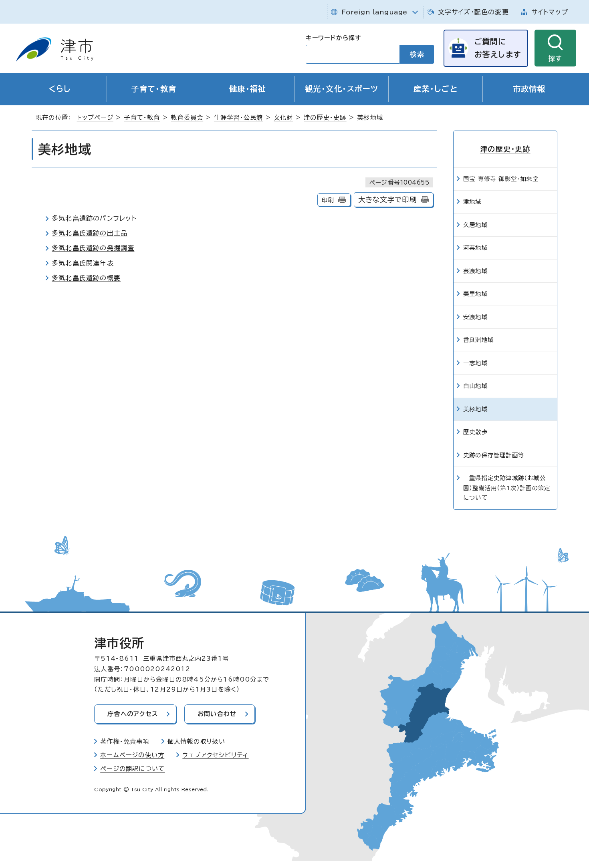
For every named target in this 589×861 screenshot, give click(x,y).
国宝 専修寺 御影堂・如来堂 (501, 179)
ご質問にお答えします (497, 48)
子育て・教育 (154, 89)
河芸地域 (475, 248)
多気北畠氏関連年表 (83, 263)
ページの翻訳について (132, 769)
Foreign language (374, 12)
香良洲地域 (478, 340)
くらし (60, 89)
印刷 (328, 200)
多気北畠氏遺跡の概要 (86, 278)
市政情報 (529, 89)
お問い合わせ (217, 714)
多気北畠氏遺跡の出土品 (89, 233)
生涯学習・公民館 (238, 118)
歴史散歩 (475, 432)
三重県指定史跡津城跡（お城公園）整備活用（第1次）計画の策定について (506, 488)
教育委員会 (187, 118)
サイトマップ (549, 12)
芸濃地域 (475, 271)
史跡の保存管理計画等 (493, 455)
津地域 (472, 202)
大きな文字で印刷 (387, 199)
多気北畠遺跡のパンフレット (94, 218)
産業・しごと (436, 89)
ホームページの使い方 (132, 755)
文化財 (283, 118)
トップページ (95, 118)
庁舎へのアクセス (132, 714)
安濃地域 (475, 317)
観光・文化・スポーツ (341, 89)
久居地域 (475, 225)
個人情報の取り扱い (196, 741)
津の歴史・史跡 (325, 118)
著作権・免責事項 (124, 741)
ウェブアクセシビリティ (215, 755)
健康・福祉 (247, 89)
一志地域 (475, 363)
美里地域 (475, 294)
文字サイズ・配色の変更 (473, 12)
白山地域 (475, 386)
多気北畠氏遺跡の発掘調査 (93, 248)
